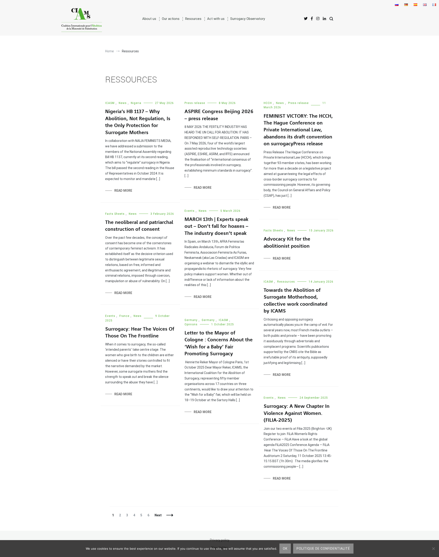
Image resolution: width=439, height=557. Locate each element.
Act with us (216, 19)
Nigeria (136, 103)
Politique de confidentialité (323, 548)
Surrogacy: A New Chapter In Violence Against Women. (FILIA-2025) (296, 413)
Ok (285, 548)
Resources (193, 19)
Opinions (191, 324)
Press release (195, 103)
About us (149, 19)
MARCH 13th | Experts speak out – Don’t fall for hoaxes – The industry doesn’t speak (216, 226)
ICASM (110, 103)
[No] (433, 548)
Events (190, 210)
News (123, 103)
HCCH (268, 103)
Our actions (170, 19)
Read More (123, 190)
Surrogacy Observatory (247, 19)
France (124, 316)
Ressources (286, 281)
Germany (191, 320)
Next (158, 515)
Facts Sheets (115, 213)
